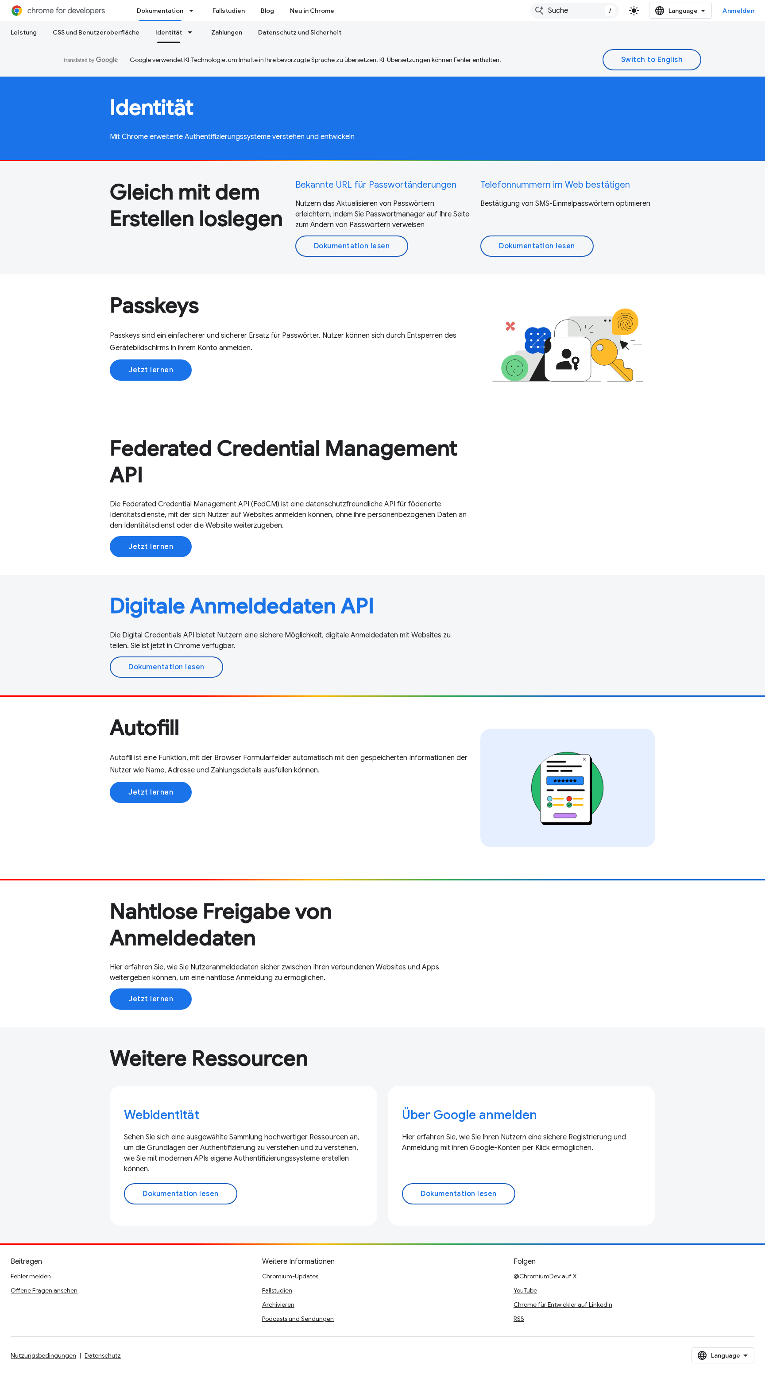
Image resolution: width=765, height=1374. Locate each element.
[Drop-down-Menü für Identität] (192, 32)
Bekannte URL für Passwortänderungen (375, 184)
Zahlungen (226, 32)
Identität (168, 32)
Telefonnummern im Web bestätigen (555, 184)
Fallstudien (228, 11)
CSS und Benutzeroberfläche (96, 32)
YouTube (525, 1290)
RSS (519, 1319)
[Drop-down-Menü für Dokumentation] (194, 10)
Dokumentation (160, 11)
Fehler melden (31, 1276)
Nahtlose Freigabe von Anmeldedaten (221, 924)
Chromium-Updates (290, 1276)
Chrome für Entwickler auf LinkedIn (563, 1304)
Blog (267, 11)
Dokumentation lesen (352, 246)
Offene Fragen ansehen (44, 1290)
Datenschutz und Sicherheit (299, 32)
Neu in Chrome (312, 11)
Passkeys (154, 305)
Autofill (144, 727)
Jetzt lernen (150, 370)
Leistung (24, 32)
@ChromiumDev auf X (545, 1276)
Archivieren (278, 1304)
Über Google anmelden (469, 1115)
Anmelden (738, 11)
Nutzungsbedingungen (43, 1355)
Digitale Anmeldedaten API (242, 606)
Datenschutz (103, 1355)
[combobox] (574, 11)
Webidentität (161, 1115)
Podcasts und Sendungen (298, 1319)
